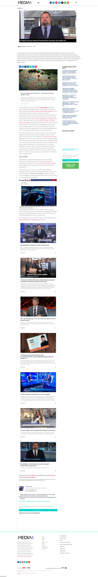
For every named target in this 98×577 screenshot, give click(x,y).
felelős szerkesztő (43, 494)
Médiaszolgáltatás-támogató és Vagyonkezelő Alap (33, 497)
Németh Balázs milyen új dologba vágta (29, 219)
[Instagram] (62, 3)
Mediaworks (50, 497)
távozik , (42, 107)
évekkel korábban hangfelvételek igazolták (41, 111)
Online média (44, 542)
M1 (47, 496)
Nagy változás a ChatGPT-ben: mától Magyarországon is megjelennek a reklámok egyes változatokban (69, 96)
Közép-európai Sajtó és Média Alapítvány (30, 496)
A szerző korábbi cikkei (30, 490)
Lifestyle (44, 549)
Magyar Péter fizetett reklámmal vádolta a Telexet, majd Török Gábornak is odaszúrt (69, 116)
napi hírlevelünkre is (31, 477)
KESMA (53, 494)
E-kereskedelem (45, 547)
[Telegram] (59, 3)
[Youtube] (56, 3)
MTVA (55, 497)
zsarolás (22, 498)
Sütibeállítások (3, 576)
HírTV (49, 494)
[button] (38, 3)
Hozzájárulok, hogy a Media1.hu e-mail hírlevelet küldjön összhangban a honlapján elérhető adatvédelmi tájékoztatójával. (70, 156)
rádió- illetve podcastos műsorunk (24, 556)
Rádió (43, 539)
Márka (43, 538)
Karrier (19, 8)
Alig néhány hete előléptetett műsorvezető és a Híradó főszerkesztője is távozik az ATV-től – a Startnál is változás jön (70, 110)
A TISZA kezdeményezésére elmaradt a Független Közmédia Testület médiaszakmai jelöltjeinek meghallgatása (70, 122)
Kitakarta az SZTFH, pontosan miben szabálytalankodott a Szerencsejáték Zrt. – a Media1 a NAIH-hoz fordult (69, 77)
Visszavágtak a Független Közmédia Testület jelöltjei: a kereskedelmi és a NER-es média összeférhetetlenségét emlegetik (69, 90)
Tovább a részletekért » (25, 103)
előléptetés (34, 494)
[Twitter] (53, 3)
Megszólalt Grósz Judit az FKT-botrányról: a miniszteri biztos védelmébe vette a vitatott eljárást (70, 84)
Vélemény (44, 546)
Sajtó (43, 536)
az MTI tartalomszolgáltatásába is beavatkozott (43, 118)
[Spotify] (65, 3)
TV (22, 8)
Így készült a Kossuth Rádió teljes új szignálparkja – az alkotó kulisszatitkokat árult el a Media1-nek (70, 103)
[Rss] (68, 3)
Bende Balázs (27, 494)
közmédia (43, 496)
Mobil (43, 543)
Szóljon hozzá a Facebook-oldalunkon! (29, 513)
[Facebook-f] (51, 3)
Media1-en (34, 475)
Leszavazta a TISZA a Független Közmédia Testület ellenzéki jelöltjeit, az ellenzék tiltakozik (69, 72)
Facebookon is (52, 475)
